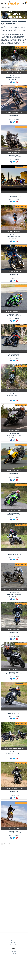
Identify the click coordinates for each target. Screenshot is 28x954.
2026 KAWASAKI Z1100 (14, 152)
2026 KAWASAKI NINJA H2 (13, 430)
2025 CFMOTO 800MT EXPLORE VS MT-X (14, 749)
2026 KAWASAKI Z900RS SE (14, 271)
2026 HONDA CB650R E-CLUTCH (14, 112)
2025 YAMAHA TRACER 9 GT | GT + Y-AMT (14, 590)
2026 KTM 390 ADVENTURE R (14, 232)
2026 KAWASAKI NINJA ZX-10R (13, 311)
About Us (14, 951)
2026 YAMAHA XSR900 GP (14, 470)
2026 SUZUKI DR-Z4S (14, 828)
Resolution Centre (14, 944)
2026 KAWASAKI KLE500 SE (14, 72)
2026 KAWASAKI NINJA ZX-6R (14, 510)
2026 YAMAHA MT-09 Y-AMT (14, 709)
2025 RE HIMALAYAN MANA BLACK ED (13, 788)
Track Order (14, 942)
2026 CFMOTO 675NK (14, 669)
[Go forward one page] (9, 844)
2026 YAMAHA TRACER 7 (14, 351)
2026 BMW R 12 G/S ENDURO (14, 550)
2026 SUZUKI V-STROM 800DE (14, 629)
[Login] (23, 2)
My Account (14, 940)
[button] (2, 3)
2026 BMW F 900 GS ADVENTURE (14, 391)
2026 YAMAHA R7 (14, 192)
